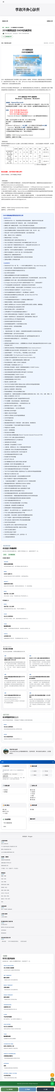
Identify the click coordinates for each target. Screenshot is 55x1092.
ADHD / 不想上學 (5, 893)
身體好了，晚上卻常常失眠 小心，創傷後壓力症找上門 (18, 510)
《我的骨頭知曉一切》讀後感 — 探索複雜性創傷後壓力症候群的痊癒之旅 (23, 331)
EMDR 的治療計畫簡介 (10, 529)
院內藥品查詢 (4, 924)
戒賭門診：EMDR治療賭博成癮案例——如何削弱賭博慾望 (19, 249)
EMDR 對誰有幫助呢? (10, 522)
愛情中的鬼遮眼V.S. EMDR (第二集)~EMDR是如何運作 (18, 252)
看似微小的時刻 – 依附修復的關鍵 (13, 326)
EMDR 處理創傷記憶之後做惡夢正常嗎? (14, 307)
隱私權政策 (3, 933)
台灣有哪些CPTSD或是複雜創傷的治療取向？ (16, 311)
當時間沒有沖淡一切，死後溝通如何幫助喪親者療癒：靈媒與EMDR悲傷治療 (23, 220)
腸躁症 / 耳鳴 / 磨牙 (5, 898)
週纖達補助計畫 (4, 865)
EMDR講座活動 (25, 33)
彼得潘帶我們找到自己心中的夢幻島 (13, 439)
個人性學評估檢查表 (9, 273)
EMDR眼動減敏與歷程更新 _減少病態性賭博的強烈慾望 (18, 493)
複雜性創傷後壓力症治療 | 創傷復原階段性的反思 (17, 398)
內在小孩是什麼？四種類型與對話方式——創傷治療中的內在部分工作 (22, 245)
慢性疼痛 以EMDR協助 (10, 410)
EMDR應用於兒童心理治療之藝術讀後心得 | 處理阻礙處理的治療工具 (22, 336)
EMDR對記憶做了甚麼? (10, 532)
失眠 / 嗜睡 (3, 881)
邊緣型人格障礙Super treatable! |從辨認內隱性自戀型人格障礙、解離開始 (23, 304)
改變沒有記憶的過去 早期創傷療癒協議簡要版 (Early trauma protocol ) (22, 347)
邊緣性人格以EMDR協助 (10, 413)
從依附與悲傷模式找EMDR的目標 (12, 321)
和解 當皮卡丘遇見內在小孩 (11, 473)
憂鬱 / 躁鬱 (3, 876)
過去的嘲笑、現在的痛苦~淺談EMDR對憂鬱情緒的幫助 (18, 515)
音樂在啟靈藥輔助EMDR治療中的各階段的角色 (16, 275)
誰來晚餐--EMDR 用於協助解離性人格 (14, 464)
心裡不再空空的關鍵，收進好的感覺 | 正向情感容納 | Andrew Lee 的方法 (23, 287)
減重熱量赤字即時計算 (6, 862)
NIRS (4, 826)
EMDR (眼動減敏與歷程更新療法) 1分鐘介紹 (15, 486)
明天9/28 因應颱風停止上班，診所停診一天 (15, 534)
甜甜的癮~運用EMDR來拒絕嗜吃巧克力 (14, 490)
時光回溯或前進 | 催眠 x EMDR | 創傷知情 (15, 362)
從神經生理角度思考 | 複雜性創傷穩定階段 (15, 386)
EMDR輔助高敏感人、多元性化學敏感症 (14, 408)
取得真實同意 (7, 328)
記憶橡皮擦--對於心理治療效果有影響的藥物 (15, 449)
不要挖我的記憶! (8, 420)
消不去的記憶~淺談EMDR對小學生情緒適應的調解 (17, 520)
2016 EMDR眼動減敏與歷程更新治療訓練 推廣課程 (17, 498)
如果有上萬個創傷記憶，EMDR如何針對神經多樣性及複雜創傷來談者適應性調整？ (25, 228)
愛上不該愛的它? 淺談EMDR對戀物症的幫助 (15, 478)
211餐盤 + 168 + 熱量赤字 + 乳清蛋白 (9, 868)
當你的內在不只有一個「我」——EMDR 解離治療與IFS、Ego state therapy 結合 (25, 265)
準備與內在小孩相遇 (9, 427)
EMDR (20, 33)
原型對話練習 (24, 941)
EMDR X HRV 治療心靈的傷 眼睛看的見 (14, 437)
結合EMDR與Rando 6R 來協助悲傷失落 (14, 319)
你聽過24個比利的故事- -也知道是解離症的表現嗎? (17, 476)
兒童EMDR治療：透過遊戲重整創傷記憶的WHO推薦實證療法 (20, 268)
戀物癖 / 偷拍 (4, 887)
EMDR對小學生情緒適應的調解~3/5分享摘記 (16, 503)
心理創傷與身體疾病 (9, 537)
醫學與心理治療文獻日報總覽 (7, 927)
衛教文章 (7, 27)
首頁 (3, 27)
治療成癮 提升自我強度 (10, 442)
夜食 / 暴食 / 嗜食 (5, 896)
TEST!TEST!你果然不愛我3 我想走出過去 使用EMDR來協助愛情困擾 (22, 384)
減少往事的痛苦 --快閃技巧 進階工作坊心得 (15, 247)
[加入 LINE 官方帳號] (52, 1083)
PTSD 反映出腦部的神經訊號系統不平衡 (14, 512)
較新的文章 (5, 21)
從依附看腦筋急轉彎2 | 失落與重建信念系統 (15, 324)
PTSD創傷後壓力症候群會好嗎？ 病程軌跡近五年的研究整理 (19, 285)
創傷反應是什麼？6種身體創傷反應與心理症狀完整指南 (18, 257)
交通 (46, 1089)
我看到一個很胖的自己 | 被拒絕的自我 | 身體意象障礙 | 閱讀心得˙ (21, 316)
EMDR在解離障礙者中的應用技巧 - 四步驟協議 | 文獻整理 (19, 292)
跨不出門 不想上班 (9, 459)
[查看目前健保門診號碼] (52, 1075)
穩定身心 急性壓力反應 (10, 381)
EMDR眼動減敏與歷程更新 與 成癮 (13, 454)
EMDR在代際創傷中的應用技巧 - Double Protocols (17, 290)
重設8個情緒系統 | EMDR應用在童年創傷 (15, 369)
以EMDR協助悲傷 (8, 418)
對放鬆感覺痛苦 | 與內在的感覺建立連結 (14, 391)
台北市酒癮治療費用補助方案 (7, 852)
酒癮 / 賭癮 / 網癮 (5, 890)
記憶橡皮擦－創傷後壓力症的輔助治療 (14, 505)
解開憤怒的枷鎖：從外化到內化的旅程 (14, 333)
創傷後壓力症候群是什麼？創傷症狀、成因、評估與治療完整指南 (21, 223)
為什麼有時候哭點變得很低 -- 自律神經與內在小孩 (17, 403)
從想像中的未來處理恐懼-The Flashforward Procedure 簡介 (20, 357)
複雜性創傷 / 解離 (5, 884)
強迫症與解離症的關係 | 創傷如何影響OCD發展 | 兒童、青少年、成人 (22, 230)
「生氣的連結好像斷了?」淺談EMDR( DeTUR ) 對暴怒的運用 (20, 481)
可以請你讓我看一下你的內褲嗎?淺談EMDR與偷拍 (17, 425)
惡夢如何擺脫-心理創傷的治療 (12, 259)
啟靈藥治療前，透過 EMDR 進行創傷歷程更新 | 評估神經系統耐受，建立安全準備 (25, 277)
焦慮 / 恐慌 (3, 878)
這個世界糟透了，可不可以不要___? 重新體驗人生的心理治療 (20, 352)
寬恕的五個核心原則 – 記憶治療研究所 (14, 309)
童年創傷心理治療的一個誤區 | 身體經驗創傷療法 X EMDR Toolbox (21, 367)
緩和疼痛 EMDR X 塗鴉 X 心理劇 (12, 405)
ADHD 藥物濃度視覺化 (13, 941)
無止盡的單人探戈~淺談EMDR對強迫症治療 (15, 524)
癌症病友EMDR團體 (9, 432)
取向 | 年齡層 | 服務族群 (6, 909)
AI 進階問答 (6, 774)
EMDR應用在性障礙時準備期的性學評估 (14, 270)
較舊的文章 (50, 21)
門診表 (28, 1089)
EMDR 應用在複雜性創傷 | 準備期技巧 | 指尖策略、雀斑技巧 (19, 314)
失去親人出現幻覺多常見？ (11, 297)
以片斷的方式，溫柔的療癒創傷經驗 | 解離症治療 (17, 360)
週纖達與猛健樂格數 (5, 859)
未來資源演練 (7, 341)
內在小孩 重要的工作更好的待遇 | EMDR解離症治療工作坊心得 (20, 242)
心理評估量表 (4, 916)
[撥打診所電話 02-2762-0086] (52, 1079)
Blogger (30, 836)
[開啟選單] (3, 2)
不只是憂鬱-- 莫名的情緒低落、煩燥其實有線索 (16, 401)
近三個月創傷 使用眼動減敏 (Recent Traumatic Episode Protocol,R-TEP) (23, 435)
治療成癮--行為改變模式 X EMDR (13, 444)
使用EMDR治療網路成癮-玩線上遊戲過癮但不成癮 (17, 488)
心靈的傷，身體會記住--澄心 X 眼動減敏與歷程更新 (17, 447)
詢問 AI (5, 776)
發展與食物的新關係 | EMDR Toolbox (14, 374)
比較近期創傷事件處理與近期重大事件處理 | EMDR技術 (18, 372)
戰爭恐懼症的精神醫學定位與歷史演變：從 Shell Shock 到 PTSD (21, 294)
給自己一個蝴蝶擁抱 (9, 430)
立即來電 (10, 1089)
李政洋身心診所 (27, 9)
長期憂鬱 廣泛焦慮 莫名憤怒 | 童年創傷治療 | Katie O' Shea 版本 (21, 350)
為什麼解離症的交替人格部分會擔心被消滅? (15, 461)
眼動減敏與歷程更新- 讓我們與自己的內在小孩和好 (17, 483)
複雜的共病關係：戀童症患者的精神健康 (14, 302)
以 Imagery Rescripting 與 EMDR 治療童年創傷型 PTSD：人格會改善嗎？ (23, 282)
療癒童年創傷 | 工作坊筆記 (11, 237)
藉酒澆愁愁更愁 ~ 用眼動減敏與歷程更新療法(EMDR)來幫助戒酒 (21, 495)
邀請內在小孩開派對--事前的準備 (12, 389)
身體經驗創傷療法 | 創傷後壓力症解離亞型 (15, 377)
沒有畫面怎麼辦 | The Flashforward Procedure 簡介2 (18, 355)
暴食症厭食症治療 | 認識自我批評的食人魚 (15, 240)
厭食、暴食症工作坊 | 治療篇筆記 (13, 235)
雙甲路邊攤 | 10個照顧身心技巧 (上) (13, 365)
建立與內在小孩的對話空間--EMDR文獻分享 (15, 452)
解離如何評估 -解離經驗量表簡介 (12, 254)
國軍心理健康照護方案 (6, 849)
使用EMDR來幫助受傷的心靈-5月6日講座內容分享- (17, 466)
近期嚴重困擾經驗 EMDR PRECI (12, 379)
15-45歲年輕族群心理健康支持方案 (9, 846)
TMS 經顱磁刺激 (7, 823)
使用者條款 (3, 930)
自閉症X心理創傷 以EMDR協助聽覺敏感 (14, 415)
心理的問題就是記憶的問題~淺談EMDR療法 (15, 527)
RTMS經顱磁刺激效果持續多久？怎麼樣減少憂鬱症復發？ (19, 299)
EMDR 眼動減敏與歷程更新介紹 (12, 500)
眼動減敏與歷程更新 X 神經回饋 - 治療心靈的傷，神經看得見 (20, 422)
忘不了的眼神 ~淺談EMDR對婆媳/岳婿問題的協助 (17, 517)
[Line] (53, 762)
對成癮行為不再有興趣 (10, 456)
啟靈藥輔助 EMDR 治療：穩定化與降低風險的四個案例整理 (19, 280)
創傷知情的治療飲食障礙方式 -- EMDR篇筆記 (16, 338)
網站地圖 (4, 941)
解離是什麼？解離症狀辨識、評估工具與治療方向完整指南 (19, 225)
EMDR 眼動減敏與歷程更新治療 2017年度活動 (16, 469)
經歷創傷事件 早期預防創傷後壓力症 (13, 507)
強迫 (2, 901)
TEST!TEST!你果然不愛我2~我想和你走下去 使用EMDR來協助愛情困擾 (22, 471)
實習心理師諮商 (4, 843)
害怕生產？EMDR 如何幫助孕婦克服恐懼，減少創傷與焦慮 (19, 232)
